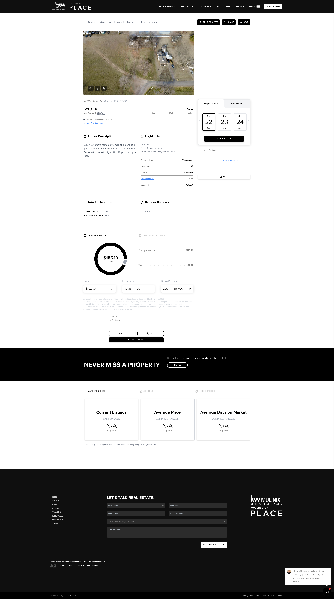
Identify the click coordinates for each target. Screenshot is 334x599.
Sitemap (281, 596)
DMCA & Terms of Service (265, 596)
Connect (56, 523)
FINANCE (240, 6)
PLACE (102, 561)
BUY (219, 6)
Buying (55, 504)
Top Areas (203, 6)
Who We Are (57, 520)
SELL (228, 6)
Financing (56, 512)
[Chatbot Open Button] (327, 592)
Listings (55, 501)
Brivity (61, 596)
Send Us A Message (214, 545)
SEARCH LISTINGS (167, 6)
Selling (55, 508)
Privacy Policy (248, 596)
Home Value (187, 6)
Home (54, 497)
